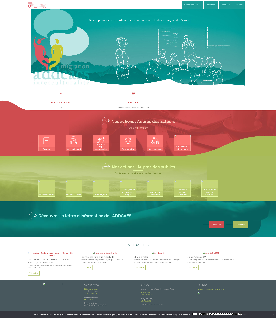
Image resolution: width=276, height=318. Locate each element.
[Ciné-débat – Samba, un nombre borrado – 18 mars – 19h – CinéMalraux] (52, 252)
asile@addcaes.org (147, 299)
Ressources (225, 5)
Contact (239, 5)
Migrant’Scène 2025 (196, 257)
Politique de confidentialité (220, 314)
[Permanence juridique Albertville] (105, 252)
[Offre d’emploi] (158, 252)
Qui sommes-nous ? (191, 5)
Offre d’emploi (141, 257)
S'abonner (240, 225)
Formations (134, 102)
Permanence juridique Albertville (97, 257)
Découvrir (217, 225)
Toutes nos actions (61, 102)
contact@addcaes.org (91, 297)
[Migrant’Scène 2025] (211, 252)
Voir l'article (33, 273)
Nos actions (210, 5)
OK (194, 314)
